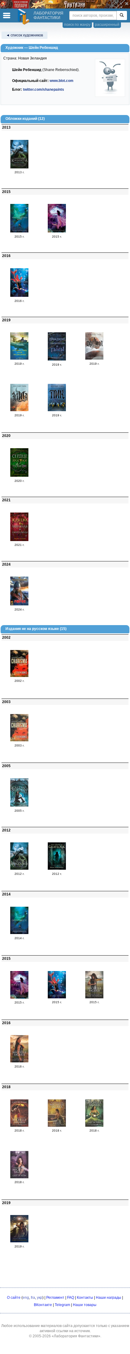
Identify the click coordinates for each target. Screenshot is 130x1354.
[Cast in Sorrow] (57, 1125)
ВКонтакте (43, 1305)
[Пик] (57, 410)
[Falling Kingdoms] (19, 868)
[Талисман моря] (57, 231)
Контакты (85, 1297)
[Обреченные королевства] (19, 167)
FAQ (70, 1297)
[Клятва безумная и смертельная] (19, 540)
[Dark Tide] (57, 997)
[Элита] (19, 410)
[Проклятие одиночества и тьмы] (57, 359)
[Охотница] (94, 358)
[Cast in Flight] (19, 1061)
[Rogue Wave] (19, 997)
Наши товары (84, 1305)
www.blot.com (61, 81)
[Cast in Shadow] (19, 805)
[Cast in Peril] (94, 1125)
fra (33, 1297)
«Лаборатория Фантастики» (76, 1336)
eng (26, 1297)
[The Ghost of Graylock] (57, 868)
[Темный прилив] (19, 295)
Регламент (55, 1297)
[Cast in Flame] (19, 1125)
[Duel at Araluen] (19, 1241)
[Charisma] (19, 676)
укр (39, 1297)
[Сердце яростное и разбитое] (19, 475)
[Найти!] (121, 15)
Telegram (62, 1305)
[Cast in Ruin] (19, 1177)
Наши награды (108, 1297)
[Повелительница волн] (19, 231)
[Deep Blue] (19, 933)
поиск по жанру (77, 24)
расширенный (107, 24)
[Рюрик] (19, 604)
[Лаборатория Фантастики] (24, 16)
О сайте (14, 1297)
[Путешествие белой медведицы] (19, 358)
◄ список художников (24, 35)
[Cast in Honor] (94, 997)
